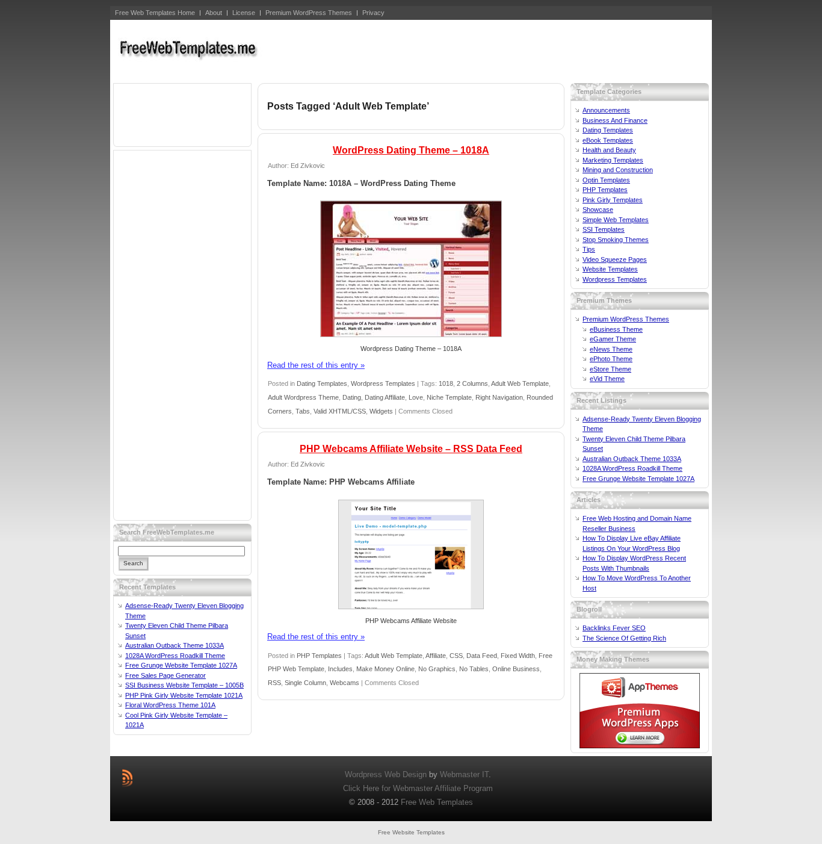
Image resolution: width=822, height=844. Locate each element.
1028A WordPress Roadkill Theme (175, 655)
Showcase (598, 209)
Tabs (302, 411)
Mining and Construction (618, 169)
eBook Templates (608, 140)
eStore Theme (610, 369)
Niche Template (449, 397)
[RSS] (127, 777)
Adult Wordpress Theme (303, 397)
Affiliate (435, 655)
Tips (589, 249)
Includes (340, 668)
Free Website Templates (411, 832)
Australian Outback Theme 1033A (174, 645)
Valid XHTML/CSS (340, 411)
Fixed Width (518, 655)
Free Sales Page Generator (165, 675)
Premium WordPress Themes (626, 319)
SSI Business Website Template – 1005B (184, 685)
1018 (446, 383)
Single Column (305, 682)
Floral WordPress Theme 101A (170, 705)
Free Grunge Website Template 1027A (181, 665)
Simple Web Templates (616, 219)
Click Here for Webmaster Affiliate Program (418, 788)
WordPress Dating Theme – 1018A (411, 150)
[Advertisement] (490, 50)
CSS (456, 655)
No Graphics (437, 668)
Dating (351, 397)
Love (416, 397)
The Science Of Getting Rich (624, 638)
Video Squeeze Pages (615, 259)
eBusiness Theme (616, 329)
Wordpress (363, 774)
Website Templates (610, 269)
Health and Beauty (609, 150)
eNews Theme (611, 349)
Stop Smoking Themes (616, 239)
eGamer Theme (613, 339)
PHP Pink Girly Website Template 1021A (184, 695)
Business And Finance (615, 120)
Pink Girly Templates (613, 199)
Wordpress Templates (383, 383)
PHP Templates (319, 655)
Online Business (516, 668)
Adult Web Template (520, 383)
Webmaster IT (464, 774)
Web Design (406, 774)
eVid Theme (607, 378)
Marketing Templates (613, 160)
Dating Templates (322, 383)
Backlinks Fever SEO (614, 627)
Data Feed (481, 655)
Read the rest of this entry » (316, 365)
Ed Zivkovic (308, 165)
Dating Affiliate (385, 397)
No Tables (474, 668)
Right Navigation (499, 397)
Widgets (381, 411)
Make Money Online (385, 668)
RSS (274, 682)
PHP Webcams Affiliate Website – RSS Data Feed (411, 449)
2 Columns (472, 383)
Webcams (344, 682)
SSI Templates (604, 229)
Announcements (606, 110)
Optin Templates (606, 180)
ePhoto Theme (611, 358)
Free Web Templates (437, 802)
